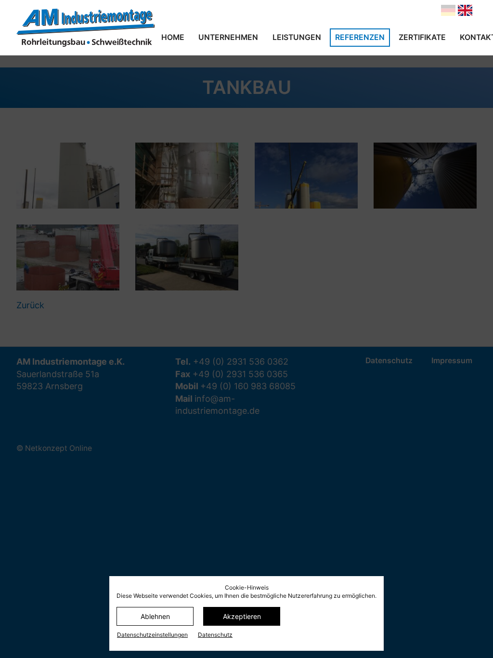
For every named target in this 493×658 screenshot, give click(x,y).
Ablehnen (155, 616)
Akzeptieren (242, 616)
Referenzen (360, 37)
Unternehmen (228, 37)
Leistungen (296, 37)
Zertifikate (422, 37)
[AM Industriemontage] (85, 28)
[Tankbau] (465, 10)
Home (172, 37)
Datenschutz (215, 634)
